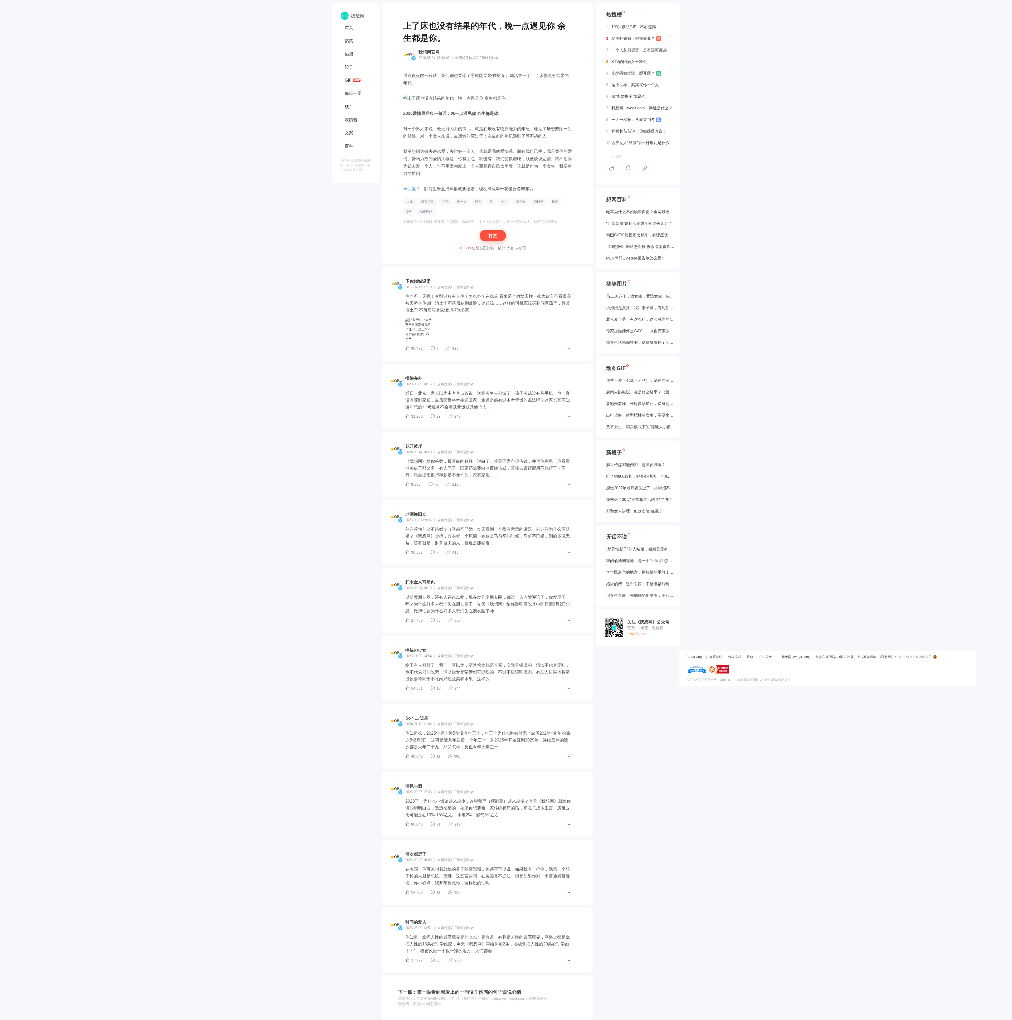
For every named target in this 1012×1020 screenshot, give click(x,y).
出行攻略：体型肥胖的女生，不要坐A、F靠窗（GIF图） (640, 415)
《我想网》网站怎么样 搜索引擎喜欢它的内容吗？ (640, 246)
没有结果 (427, 201)
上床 (409, 201)
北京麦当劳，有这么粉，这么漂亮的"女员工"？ (640, 319)
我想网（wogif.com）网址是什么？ (639, 108)
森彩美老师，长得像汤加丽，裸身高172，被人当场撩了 (640, 403)
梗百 (349, 106)
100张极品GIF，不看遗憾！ (633, 27)
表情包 (351, 120)
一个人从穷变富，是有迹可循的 (636, 50)
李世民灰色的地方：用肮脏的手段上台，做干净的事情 (640, 572)
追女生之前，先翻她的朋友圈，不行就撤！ (640, 595)
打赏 (493, 235)
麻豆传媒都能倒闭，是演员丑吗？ (635, 464)
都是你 (521, 201)
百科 (349, 146)
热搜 (349, 54)
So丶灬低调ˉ (417, 718)
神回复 (409, 189)
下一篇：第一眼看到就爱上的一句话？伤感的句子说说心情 (459, 992)
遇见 (478, 201)
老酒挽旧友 (415, 514)
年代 (445, 201)
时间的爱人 (415, 922)
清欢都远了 (415, 854)
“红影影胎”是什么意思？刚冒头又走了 (639, 223)
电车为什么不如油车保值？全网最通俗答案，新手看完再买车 (640, 211)
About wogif (695, 657)
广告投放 (765, 657)
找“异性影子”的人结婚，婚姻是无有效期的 (640, 549)
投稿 (750, 657)
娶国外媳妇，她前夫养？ (633, 38)
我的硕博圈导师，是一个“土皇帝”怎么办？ (640, 560)
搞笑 (349, 40)
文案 (349, 133)
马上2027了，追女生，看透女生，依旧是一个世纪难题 (640, 296)
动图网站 (426, 211)
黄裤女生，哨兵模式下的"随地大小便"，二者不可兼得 (640, 426)
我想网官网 (429, 52)
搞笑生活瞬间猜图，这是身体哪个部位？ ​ (640, 342)
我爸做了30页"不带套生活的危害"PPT (639, 499)
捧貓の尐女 (415, 650)
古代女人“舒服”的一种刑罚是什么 (637, 142)
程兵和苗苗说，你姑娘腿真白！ (636, 131)
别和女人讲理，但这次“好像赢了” (635, 511)
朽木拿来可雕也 (420, 582)
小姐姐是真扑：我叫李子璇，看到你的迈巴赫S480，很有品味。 (640, 307)
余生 (504, 201)
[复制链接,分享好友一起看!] (644, 168)
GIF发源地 (869, 657)
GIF (348, 80)
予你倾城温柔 (418, 281)
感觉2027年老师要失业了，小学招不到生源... (640, 488)
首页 (349, 27)
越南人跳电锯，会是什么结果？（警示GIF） (640, 392)
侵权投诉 (734, 657)
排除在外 (413, 378)
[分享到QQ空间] (628, 168)
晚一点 (461, 201)
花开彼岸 (413, 446)
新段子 (538, 201)
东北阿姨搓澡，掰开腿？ (633, 73)
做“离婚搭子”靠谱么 (626, 96)
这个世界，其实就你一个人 (632, 84)
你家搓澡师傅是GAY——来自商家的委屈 (640, 331)
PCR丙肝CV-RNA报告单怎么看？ (635, 258)
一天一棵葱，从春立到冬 (633, 119)
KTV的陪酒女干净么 (626, 61)
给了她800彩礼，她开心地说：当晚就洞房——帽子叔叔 (640, 476)
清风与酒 (413, 786)
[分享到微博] (611, 168)
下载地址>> (636, 633)
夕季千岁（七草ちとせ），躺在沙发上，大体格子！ (640, 380)
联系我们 (715, 657)
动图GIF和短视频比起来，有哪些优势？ (640, 235)
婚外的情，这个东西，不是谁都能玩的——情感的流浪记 (640, 584)
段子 (349, 67)
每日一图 (353, 93)
